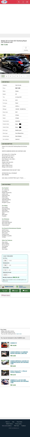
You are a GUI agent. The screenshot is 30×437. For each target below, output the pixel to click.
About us (8, 421)
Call (5, 291)
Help (13, 421)
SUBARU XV (13, 343)
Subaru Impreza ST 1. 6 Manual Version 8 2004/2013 (18, 371)
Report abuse (6, 295)
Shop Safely (19, 421)
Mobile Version (9, 423)
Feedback (23, 425)
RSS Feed (16, 425)
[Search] (18, 2)
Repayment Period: (7, 272)
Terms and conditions (7, 425)
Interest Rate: (6, 267)
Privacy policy (18, 423)
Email (16, 291)
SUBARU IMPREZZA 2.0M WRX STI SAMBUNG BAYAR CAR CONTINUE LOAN (19, 362)
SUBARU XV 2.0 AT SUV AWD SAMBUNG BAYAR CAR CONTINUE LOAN (19, 381)
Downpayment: (6, 263)
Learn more (18, 334)
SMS (26, 291)
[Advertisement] (15, 19)
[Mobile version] (23, 2)
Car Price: (5, 258)
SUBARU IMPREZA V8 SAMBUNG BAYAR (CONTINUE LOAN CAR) (19, 352)
